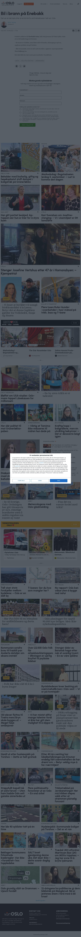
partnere (41, 462)
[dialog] (40, 468)
